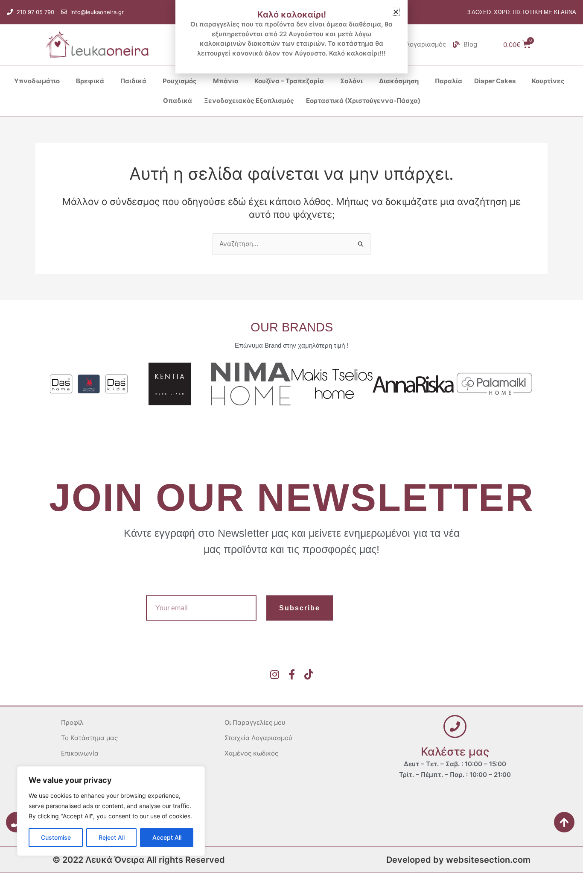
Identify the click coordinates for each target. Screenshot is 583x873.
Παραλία (448, 81)
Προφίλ (72, 722)
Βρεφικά (90, 81)
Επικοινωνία (80, 753)
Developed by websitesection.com (458, 860)
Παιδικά (133, 81)
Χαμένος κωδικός (251, 753)
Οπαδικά (177, 101)
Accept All (166, 837)
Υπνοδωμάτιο (37, 81)
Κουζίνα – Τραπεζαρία (289, 81)
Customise (56, 837)
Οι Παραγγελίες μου (255, 722)
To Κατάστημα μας (89, 738)
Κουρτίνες (548, 81)
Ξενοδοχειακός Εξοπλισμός (249, 101)
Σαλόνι (351, 81)
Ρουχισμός (180, 81)
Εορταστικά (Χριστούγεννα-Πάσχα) (363, 101)
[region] (111, 811)
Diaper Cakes (495, 81)
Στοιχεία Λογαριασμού (258, 738)
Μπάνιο (225, 81)
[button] (396, 12)
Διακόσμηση (399, 81)
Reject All (112, 837)
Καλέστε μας (455, 751)
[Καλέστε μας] (454, 726)
